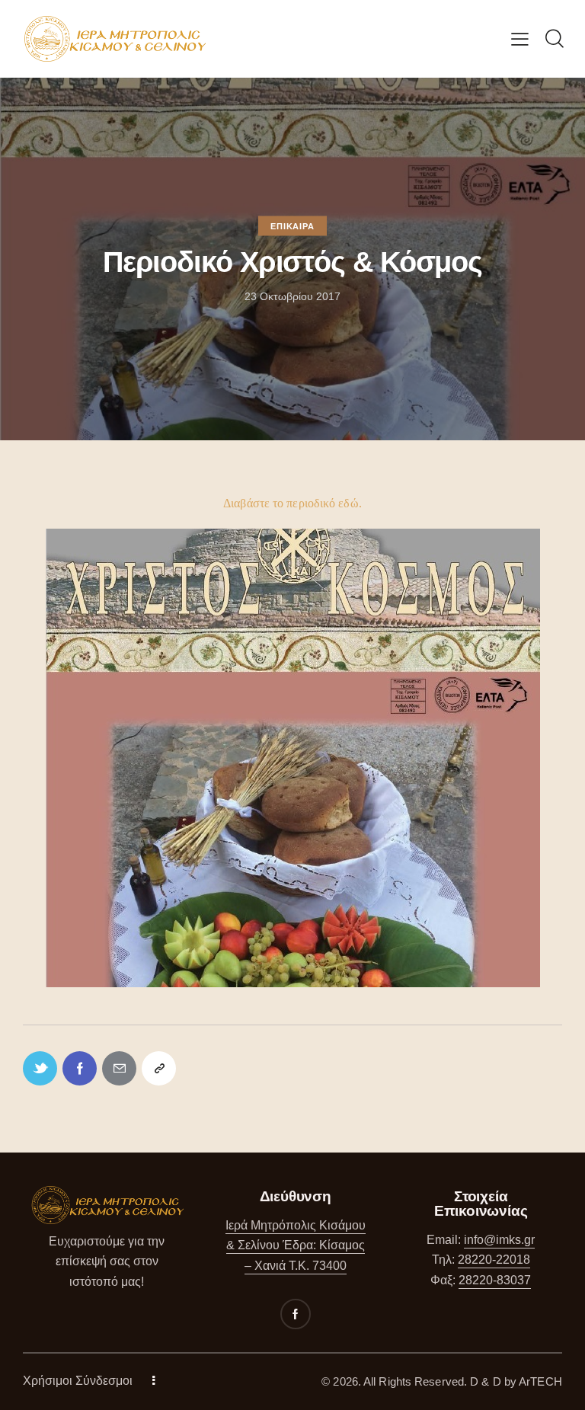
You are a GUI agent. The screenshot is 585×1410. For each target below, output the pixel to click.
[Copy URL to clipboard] (159, 1068)
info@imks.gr (499, 1239)
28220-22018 (494, 1259)
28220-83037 (495, 1280)
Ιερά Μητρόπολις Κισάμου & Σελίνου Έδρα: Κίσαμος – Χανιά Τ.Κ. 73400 (295, 1245)
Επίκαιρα (292, 226)
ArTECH (540, 1381)
